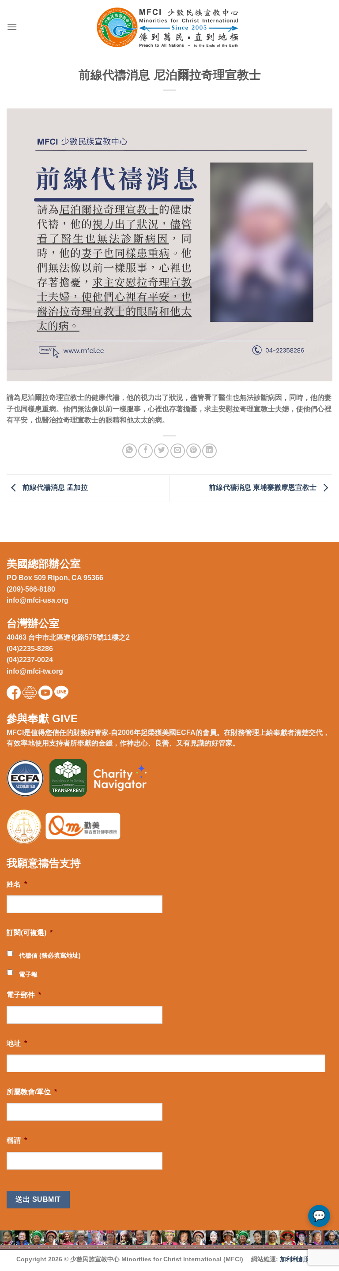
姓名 (17, 884)
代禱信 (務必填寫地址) (50, 955)
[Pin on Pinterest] (193, 451)
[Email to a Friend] (177, 451)
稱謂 (17, 1140)
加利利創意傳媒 (301, 1259)
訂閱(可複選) (30, 932)
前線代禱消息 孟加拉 (54, 487)
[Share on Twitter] (161, 451)
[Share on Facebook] (145, 451)
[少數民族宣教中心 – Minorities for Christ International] (169, 27)
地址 (17, 1043)
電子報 (28, 974)
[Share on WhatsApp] (129, 451)
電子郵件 (24, 995)
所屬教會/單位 (32, 1092)
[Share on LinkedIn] (209, 451)
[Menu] (12, 26)
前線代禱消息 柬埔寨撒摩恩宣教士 (263, 487)
